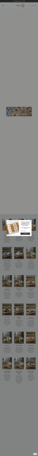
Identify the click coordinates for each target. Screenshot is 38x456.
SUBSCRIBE (25, 233)
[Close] (30, 221)
